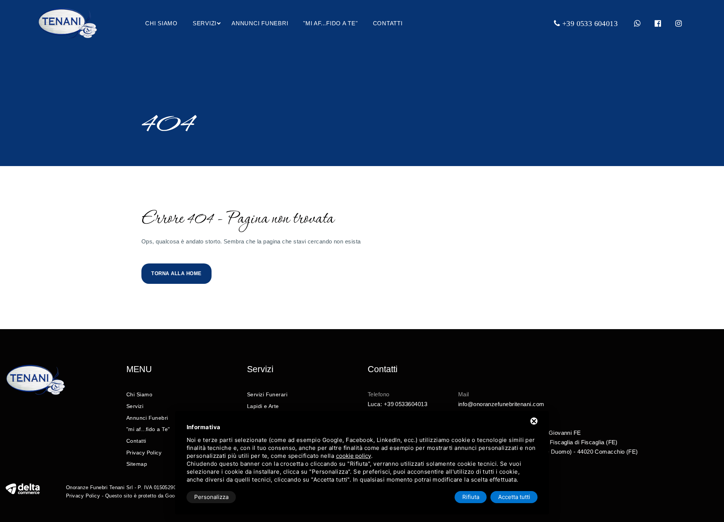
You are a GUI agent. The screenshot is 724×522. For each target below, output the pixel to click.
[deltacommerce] (23, 488)
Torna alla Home (176, 273)
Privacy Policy (143, 453)
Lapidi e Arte (263, 406)
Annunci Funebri (260, 23)
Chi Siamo (161, 23)
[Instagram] (678, 23)
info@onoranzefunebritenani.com (501, 404)
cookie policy (353, 455)
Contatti (388, 23)
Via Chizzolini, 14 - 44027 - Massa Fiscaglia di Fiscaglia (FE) (538, 442)
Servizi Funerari (267, 394)
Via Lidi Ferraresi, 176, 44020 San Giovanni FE (519, 433)
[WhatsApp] (637, 23)
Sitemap (136, 464)
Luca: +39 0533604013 (397, 404)
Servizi (204, 23)
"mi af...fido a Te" (330, 23)
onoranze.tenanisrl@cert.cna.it (498, 413)
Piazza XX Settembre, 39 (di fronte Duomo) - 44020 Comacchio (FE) (548, 451)
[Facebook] (658, 23)
